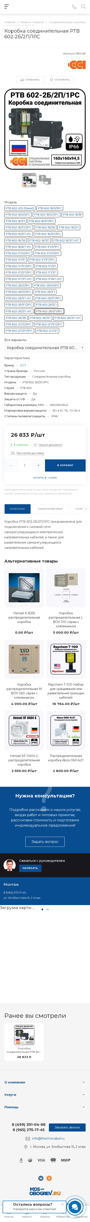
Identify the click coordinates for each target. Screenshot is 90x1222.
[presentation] (86, 509)
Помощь (11, 1107)
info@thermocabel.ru (48, 1138)
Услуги (10, 1095)
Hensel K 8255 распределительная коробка (24, 617)
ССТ (23, 365)
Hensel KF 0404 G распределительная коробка (24, 760)
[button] (42, 909)
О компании (14, 1082)
